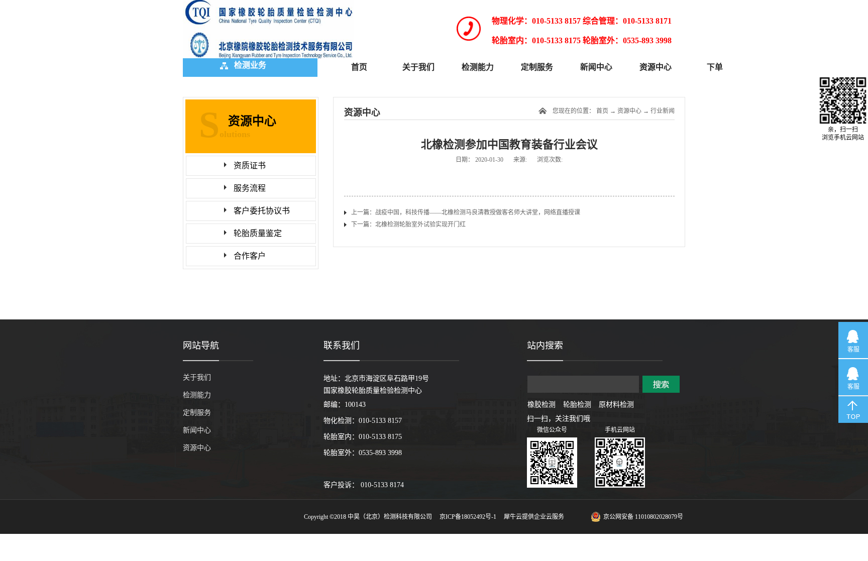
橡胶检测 (541, 404)
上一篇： (465, 212)
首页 (359, 67)
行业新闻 (662, 111)
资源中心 (629, 111)
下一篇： (408, 224)
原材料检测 (616, 404)
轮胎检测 (577, 404)
